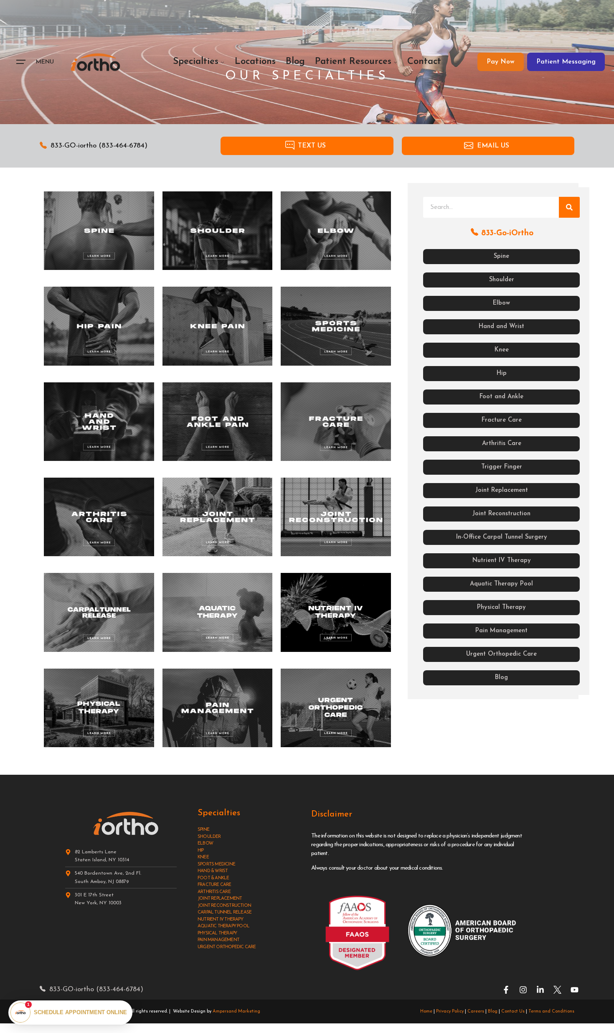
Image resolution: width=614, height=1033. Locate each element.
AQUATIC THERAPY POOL (223, 926)
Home (426, 1011)
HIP (201, 850)
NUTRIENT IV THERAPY (220, 919)
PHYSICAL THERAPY (217, 933)
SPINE (203, 829)
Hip (502, 373)
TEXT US (312, 145)
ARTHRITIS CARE (214, 892)
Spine (501, 256)
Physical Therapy (501, 607)
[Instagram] (523, 990)
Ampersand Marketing (236, 1011)
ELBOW (205, 843)
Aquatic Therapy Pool (501, 584)
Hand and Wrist (501, 326)
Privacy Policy (450, 1011)
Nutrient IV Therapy (501, 560)
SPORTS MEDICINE (216, 864)
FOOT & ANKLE (213, 878)
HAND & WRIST (213, 871)
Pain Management (501, 631)
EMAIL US (493, 145)
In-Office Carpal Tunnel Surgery (501, 537)
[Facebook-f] (506, 990)
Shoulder (501, 280)
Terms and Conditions (551, 1011)
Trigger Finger (501, 467)
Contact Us (513, 1011)
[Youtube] (574, 990)
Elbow (501, 303)
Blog (501, 677)
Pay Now (501, 62)
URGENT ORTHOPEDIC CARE (227, 947)
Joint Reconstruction (501, 514)
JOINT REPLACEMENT (220, 898)
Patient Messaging (566, 62)
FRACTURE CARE (214, 885)
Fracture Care (502, 420)
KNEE (203, 857)
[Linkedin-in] (540, 990)
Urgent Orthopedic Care (501, 654)
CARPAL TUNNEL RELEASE (224, 912)
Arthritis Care (501, 443)
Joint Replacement (501, 490)
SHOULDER (209, 837)
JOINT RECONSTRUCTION (224, 905)
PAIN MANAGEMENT (218, 940)
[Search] (569, 207)
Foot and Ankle (501, 397)
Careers (475, 1011)
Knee (502, 350)
